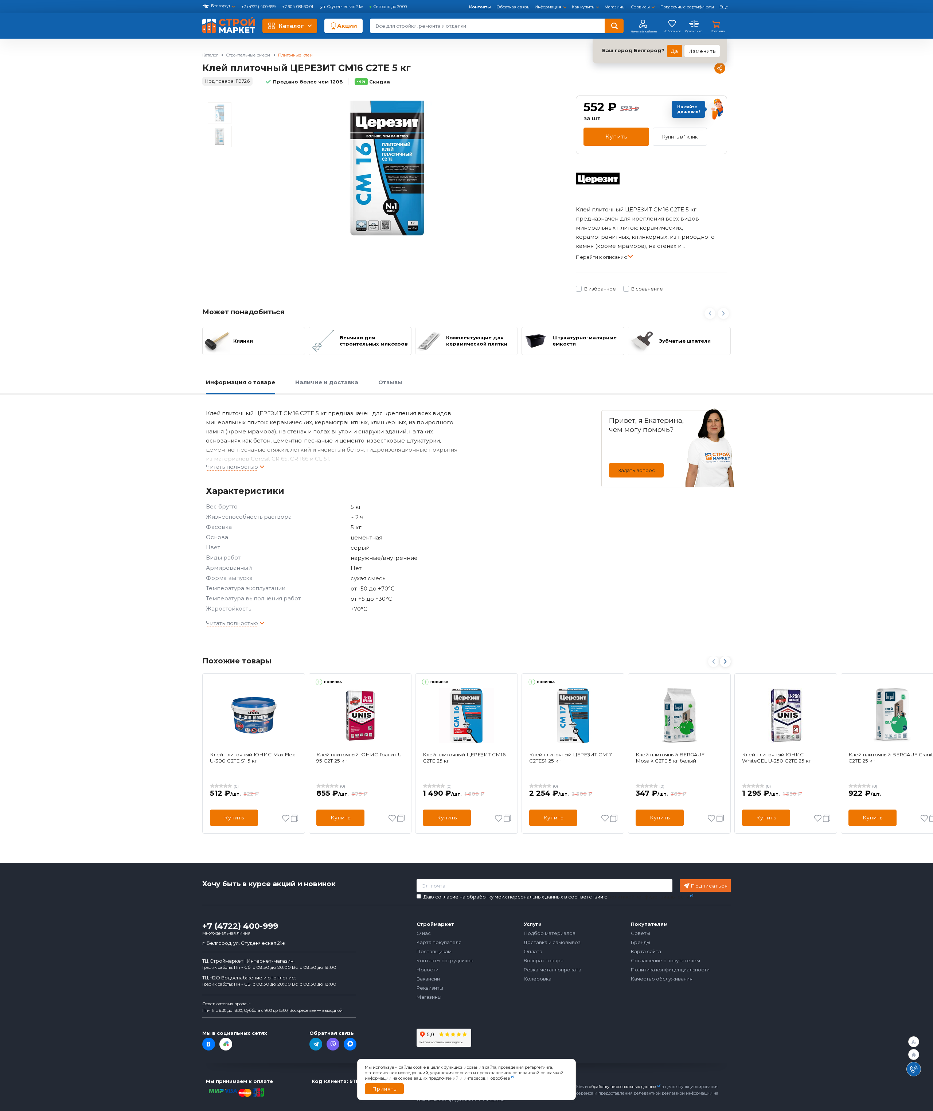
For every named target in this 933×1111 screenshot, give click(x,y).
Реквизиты (430, 988)
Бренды (640, 942)
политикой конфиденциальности (648, 897)
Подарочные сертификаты (687, 6)
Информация (548, 6)
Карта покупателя (439, 942)
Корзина (718, 31)
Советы (640, 933)
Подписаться (709, 886)
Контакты (480, 6)
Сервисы (640, 6)
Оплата (533, 951)
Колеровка (537, 979)
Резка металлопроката (552, 969)
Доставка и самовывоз (552, 942)
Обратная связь (512, 6)
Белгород (220, 5)
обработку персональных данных (622, 1086)
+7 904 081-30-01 (298, 6)
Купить (616, 136)
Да (674, 51)
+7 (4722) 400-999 (259, 6)
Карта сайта (646, 951)
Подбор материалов (549, 933)
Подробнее (498, 1078)
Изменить (702, 51)
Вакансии (428, 979)
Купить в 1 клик (680, 137)
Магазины (615, 6)
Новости (427, 969)
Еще (723, 6)
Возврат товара (543, 960)
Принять (384, 1089)
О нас (424, 933)
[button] (725, 661)
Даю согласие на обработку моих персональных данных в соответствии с (556, 897)
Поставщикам (434, 951)
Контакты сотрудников (445, 960)
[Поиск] (614, 26)
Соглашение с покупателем (665, 960)
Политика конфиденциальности (670, 969)
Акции (347, 25)
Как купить (583, 6)
